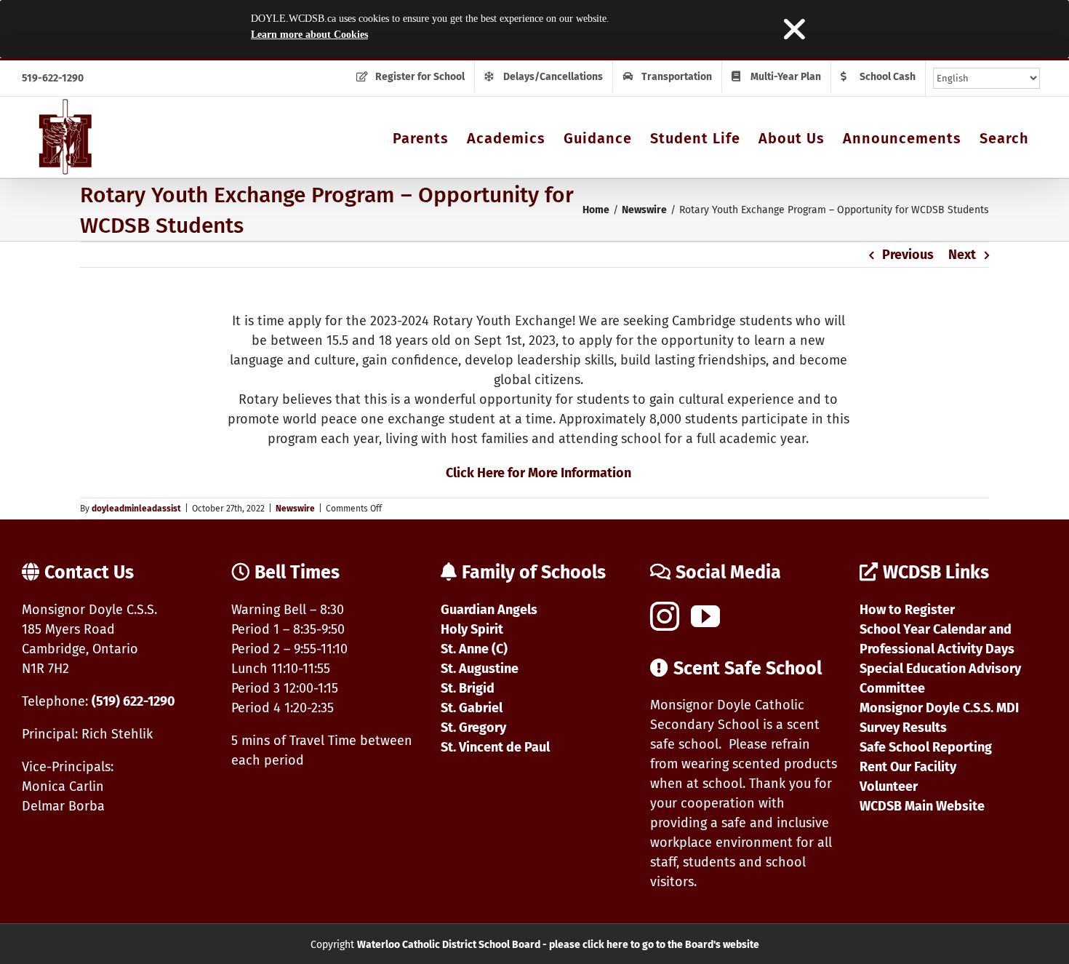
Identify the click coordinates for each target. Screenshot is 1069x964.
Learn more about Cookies (309, 34)
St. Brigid (468, 688)
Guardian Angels (489, 610)
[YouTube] (705, 616)
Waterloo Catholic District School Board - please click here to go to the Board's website (558, 945)
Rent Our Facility (908, 767)
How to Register (907, 610)
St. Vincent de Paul (495, 747)
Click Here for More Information (538, 473)
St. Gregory (473, 728)
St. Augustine (480, 669)
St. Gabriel (472, 708)
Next (962, 255)
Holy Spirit (472, 629)
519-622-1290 (53, 78)
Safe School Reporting (926, 747)
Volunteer (889, 786)
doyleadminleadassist (136, 508)
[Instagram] (664, 616)
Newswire (295, 508)
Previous (908, 255)
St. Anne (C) (474, 649)
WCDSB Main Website (922, 806)
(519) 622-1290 (133, 701)
